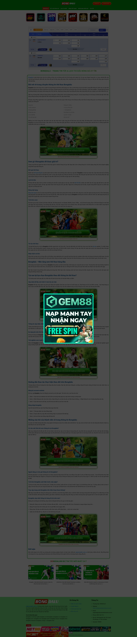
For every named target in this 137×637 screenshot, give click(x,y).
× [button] (91, 296)
